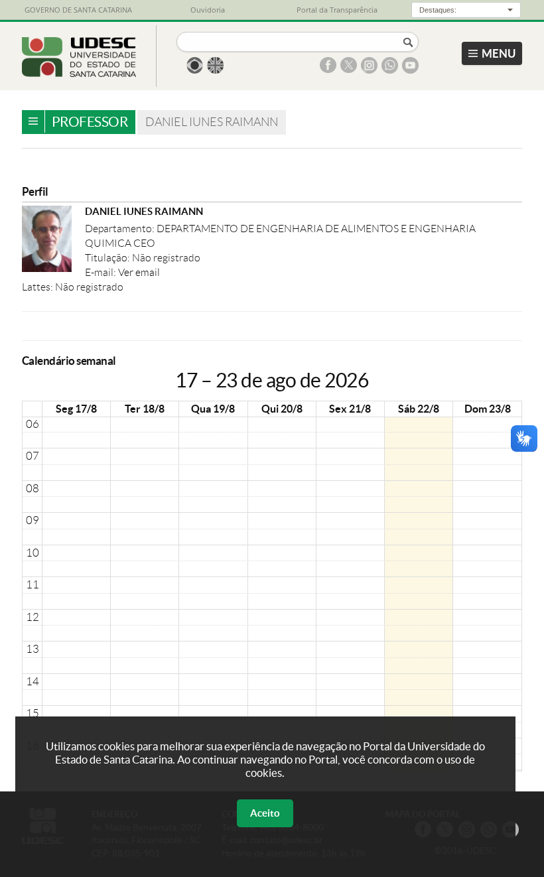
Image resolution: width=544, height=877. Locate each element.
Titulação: (108, 257)
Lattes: (38, 287)
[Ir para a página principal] (79, 73)
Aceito (265, 813)
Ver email (139, 272)
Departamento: (121, 228)
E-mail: (101, 272)
